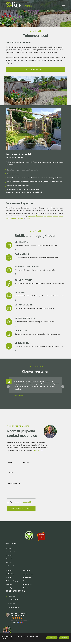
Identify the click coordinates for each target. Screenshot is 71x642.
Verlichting (9, 570)
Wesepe (14, 218)
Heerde (55, 216)
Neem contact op (34, 69)
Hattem (49, 216)
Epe (45, 216)
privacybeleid (27, 502)
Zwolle (28, 218)
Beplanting (26, 570)
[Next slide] (62, 386)
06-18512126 (38, 450)
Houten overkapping (12, 581)
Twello (8, 218)
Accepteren (52, 637)
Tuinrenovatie (27, 577)
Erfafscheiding (10, 574)
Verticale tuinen (28, 574)
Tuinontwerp (27, 588)
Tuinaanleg (9, 588)
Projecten (9, 555)
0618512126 (12, 604)
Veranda (8, 577)
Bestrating (9, 584)
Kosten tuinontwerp (12, 552)
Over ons (8, 562)
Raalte (61, 216)
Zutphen (20, 218)
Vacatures (9, 559)
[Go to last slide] (8, 386)
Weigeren (64, 637)
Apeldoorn (32, 216)
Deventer (39, 216)
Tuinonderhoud (27, 584)
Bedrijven (8, 548)
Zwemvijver (26, 581)
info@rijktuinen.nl (13, 607)
